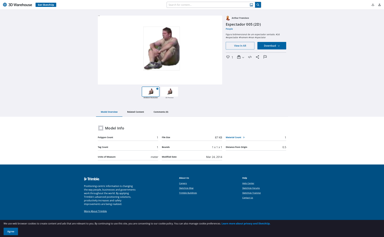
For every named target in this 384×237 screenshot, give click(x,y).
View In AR (240, 45)
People (229, 28)
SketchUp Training (251, 192)
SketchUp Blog (186, 188)
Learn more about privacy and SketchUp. (246, 223)
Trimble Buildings (188, 192)
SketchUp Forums (251, 188)
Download (270, 45)
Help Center (248, 183)
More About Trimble (95, 211)
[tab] (109, 112)
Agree (10, 231)
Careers (183, 183)
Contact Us (247, 197)
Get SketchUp (46, 4)
